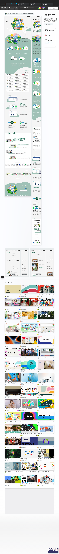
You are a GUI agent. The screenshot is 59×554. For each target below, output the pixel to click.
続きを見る (12, 274)
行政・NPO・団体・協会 (48, 30)
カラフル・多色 (48, 35)
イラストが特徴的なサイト (48, 40)
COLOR (37, 8)
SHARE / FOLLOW (32, 538)
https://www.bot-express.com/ (48, 16)
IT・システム (52, 30)
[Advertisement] (29, 501)
